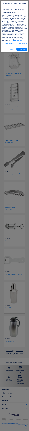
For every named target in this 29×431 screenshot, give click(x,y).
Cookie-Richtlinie (17, 40)
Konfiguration (23, 43)
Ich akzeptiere (21, 49)
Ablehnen (12, 49)
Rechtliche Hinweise (8, 43)
